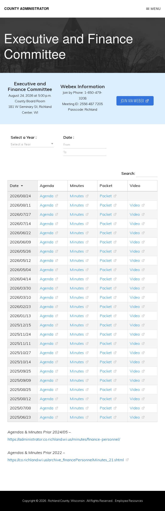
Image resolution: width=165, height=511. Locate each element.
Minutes (77, 195)
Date (14, 185)
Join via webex (132, 101)
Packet (106, 195)
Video (135, 205)
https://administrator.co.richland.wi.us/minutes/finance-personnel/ (64, 439)
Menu (156, 9)
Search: (128, 173)
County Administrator (26, 8)
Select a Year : (24, 137)
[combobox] (32, 144)
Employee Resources (129, 500)
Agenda (46, 195)
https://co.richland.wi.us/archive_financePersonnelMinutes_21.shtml (66, 459)
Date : (68, 137)
